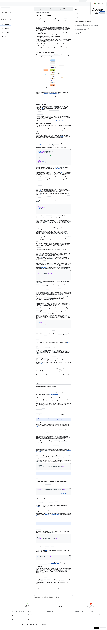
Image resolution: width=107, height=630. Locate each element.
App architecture (4, 4)
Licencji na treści (57, 596)
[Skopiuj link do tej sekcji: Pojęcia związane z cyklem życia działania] (56, 52)
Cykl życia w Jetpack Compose (44, 46)
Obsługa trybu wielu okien (46, 229)
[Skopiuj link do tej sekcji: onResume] (41, 183)
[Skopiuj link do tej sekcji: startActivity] (41, 527)
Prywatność (29, 618)
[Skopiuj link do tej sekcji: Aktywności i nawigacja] (47, 498)
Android (23, 624)
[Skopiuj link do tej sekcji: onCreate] (40, 133)
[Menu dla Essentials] (13, 1)
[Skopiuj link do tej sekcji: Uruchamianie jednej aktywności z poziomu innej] (55, 508)
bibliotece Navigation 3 (39, 506)
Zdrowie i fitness (30, 615)
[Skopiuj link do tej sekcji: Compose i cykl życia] (46, 104)
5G (28, 619)
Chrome (26, 624)
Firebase (30, 624)
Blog (12, 619)
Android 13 (61, 618)
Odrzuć (96, 12)
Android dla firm (14, 614)
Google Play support (94, 615)
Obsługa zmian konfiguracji (61, 419)
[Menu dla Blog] (38, 1)
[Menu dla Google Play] (32, 1)
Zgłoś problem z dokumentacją (95, 614)
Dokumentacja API (77, 615)
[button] (5, 12)
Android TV (45, 618)
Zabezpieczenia (14, 615)
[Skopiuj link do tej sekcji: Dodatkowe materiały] (47, 587)
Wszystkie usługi (43, 624)
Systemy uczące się (30, 614)
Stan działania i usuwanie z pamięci (46, 97)
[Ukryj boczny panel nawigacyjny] (10, 628)
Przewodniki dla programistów (79, 614)
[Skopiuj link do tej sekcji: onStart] (39, 170)
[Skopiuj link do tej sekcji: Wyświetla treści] (43, 591)
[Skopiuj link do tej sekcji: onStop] (39, 301)
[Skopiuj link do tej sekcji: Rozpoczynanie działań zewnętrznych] (51, 545)
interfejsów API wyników (55, 563)
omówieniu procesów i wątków (53, 394)
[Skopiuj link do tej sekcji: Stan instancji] (41, 422)
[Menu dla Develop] (26, 1)
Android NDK (77, 618)
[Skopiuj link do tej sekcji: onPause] (40, 241)
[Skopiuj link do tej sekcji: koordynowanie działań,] (46, 566)
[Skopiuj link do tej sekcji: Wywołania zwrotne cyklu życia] (51, 123)
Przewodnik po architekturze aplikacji (44, 48)
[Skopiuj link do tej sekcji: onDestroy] (41, 338)
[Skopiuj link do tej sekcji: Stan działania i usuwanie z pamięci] (53, 367)
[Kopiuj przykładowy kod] (70, 149)
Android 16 (61, 614)
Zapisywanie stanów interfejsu (54, 46)
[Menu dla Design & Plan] (20, 1)
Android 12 (61, 619)
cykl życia (42, 108)
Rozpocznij (102, 12)
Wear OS (45, 614)
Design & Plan (43, 12)
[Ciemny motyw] (69, 149)
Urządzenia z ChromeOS (47, 615)
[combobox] (83, 1)
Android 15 (61, 615)
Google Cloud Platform (36, 624)
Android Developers (38, 12)
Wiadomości (14, 618)
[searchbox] (5, 7)
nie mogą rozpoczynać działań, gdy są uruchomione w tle (50, 93)
